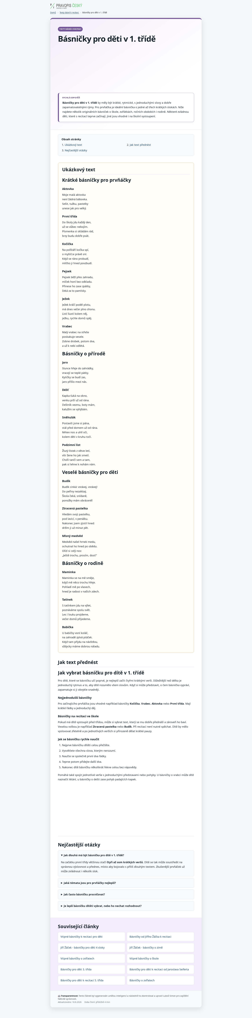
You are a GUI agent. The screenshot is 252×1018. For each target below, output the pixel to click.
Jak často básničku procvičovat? (84, 894)
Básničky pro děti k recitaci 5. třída (82, 980)
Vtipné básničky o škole (144, 958)
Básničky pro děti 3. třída (76, 969)
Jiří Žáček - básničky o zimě (146, 947)
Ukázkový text (73, 145)
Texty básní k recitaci (69, 12)
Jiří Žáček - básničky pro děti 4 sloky (83, 947)
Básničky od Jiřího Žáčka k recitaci (150, 936)
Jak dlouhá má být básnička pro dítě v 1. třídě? (94, 855)
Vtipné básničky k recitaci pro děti (82, 936)
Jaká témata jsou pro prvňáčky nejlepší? (90, 883)
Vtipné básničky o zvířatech (77, 958)
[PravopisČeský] (66, 7)
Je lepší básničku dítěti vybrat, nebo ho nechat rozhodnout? (103, 906)
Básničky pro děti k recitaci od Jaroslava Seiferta (159, 969)
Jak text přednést (140, 145)
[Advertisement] (126, 68)
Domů (53, 12)
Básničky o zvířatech (142, 980)
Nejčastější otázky (76, 150)
